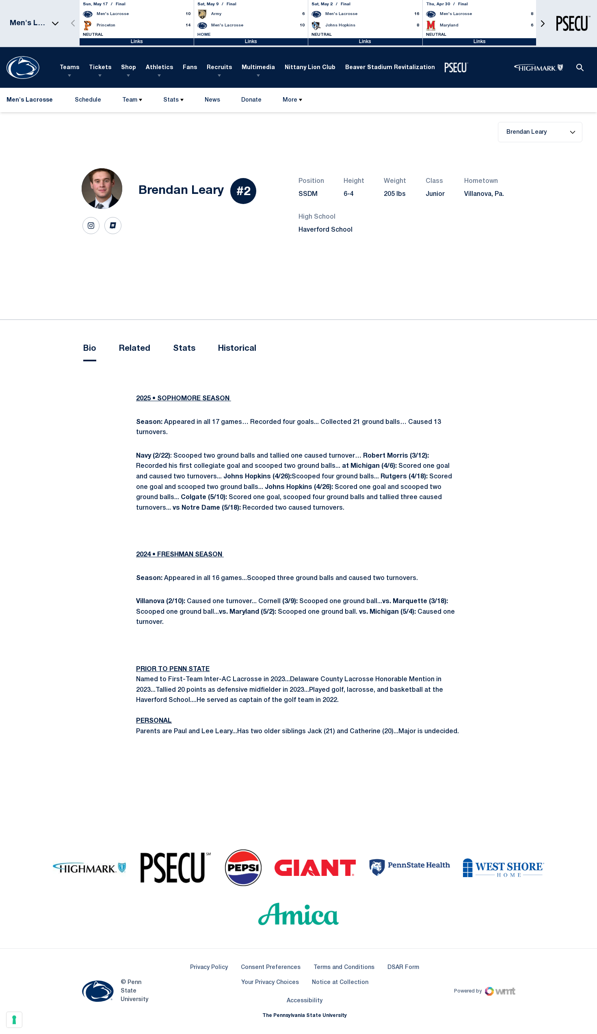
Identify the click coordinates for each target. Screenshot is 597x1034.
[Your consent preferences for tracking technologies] (14, 1019)
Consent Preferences (271, 967)
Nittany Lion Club (310, 67)
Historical (237, 348)
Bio (89, 348)
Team (129, 100)
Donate (251, 102)
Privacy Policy (209, 967)
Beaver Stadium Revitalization (390, 67)
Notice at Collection (340, 982)
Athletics (159, 67)
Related (134, 348)
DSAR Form (403, 967)
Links (137, 41)
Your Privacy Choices (270, 982)
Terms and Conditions (344, 967)
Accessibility (304, 1001)
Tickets (100, 67)
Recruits (219, 67)
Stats (171, 100)
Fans (190, 67)
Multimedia (258, 67)
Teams (69, 67)
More (290, 100)
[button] (542, 23)
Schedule (88, 100)
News (212, 100)
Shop (128, 67)
